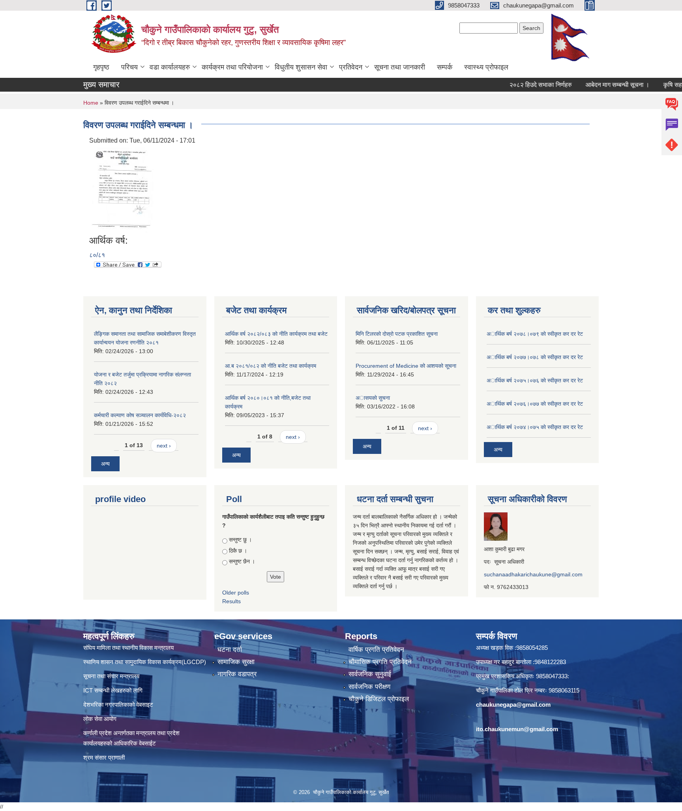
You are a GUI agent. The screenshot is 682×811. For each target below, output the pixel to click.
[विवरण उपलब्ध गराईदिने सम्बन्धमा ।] (122, 189)
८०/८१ (97, 255)
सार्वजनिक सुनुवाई (369, 674)
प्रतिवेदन (350, 67)
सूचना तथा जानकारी (399, 67)
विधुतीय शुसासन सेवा (301, 67)
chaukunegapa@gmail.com (513, 704)
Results (231, 601)
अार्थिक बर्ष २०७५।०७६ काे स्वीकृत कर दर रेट (535, 380)
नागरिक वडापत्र (237, 674)
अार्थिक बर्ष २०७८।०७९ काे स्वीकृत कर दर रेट (535, 334)
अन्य (105, 464)
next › (164, 445)
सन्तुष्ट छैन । (242, 561)
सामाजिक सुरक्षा (236, 662)
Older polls (235, 592)
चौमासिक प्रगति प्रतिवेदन (380, 662)
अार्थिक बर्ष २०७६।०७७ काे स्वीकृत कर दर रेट (535, 404)
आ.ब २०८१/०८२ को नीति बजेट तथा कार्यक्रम (270, 366)
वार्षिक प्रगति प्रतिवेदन (376, 649)
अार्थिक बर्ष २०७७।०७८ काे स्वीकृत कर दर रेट (535, 357)
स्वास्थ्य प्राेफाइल (486, 67)
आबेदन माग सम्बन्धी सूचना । (603, 84)
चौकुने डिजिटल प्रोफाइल (378, 699)
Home (90, 103)
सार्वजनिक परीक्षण (369, 687)
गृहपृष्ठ (101, 67)
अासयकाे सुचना (373, 398)
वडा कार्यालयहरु (170, 67)
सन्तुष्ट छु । (240, 539)
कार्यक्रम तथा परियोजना (232, 67)
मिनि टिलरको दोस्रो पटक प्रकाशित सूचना (397, 334)
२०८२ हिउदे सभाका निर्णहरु (526, 84)
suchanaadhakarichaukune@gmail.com (533, 574)
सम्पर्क (444, 67)
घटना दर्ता (229, 649)
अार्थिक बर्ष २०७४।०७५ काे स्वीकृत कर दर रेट (535, 427)
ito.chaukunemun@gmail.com (517, 729)
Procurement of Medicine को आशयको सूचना (406, 366)
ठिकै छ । (238, 551)
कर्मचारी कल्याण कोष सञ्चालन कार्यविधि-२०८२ (140, 415)
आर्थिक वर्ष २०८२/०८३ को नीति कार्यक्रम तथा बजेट (276, 334)
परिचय (129, 67)
